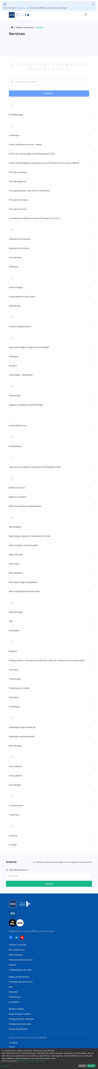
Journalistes (14, 1002)
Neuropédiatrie (16, 573)
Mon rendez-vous (17, 949)
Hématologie (14, 395)
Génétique (13, 356)
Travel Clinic (14, 814)
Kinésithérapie (15, 446)
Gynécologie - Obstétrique (21, 375)
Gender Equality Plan (18, 1029)
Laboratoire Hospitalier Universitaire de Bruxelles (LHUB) (34, 467)
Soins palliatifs (15, 775)
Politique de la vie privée (20, 1024)
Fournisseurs (15, 997)
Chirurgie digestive (17, 181)
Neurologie (14, 563)
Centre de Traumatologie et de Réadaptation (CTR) (31, 153)
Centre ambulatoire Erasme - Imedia (25, 144)
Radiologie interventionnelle (21, 736)
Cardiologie (14, 135)
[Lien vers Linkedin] (16, 937)
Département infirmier (19, 248)
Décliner (82, 1066)
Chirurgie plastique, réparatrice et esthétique (29, 190)
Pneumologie (15, 679)
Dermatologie (15, 257)
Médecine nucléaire (18, 497)
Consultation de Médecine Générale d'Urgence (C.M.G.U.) (34, 218)
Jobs (11, 987)
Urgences (13, 835)
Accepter (91, 1066)
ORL (11, 621)
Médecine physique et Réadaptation (25, 506)
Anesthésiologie (16, 114)
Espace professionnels (19, 976)
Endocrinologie (15, 287)
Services (12, 965)
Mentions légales (16, 1009)
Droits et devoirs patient (20, 1014)
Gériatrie (13, 365)
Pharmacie (14, 669)
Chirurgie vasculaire (18, 209)
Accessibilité (13, 1043)
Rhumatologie (15, 745)
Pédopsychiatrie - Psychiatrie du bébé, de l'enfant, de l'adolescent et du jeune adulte (47, 660)
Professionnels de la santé (21, 959)
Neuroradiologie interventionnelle (24, 591)
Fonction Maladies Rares (20, 326)
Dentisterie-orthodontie (19, 239)
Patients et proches (24, 27)
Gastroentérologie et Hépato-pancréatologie (29, 347)
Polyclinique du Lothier (19, 688)
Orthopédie (14, 630)
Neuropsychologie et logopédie (23, 582)
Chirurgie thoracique (18, 200)
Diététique (13, 266)
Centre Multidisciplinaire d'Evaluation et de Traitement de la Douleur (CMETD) (44, 163)
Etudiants (13, 992)
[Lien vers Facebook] (11, 937)
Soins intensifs (15, 766)
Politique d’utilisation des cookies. (32, 1061)
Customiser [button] (6, 1066)
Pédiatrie (13, 651)
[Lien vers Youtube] (22, 937)
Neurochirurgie (16, 554)
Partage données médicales (21, 1019)
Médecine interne (17, 487)
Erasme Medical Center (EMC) (22, 296)
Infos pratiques (15, 954)
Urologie (13, 844)
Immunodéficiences (18, 425)
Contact (11, 1047)
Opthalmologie (15, 612)
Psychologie (14, 706)
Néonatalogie (15, 527)
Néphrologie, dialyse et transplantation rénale (29, 536)
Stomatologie (15, 785)
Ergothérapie (15, 305)
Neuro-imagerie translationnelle (23, 545)
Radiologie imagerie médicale (22, 727)
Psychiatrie (14, 697)
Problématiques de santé (20, 970)
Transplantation (16, 805)
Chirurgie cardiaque (18, 172)
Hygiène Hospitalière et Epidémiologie (26, 405)
